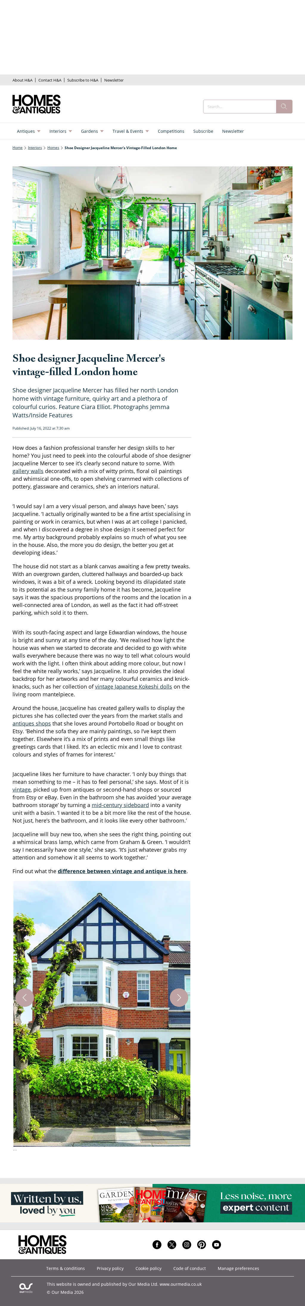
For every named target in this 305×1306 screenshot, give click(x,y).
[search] (284, 106)
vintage (22, 789)
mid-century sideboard (120, 805)
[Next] (179, 997)
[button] (102, 1017)
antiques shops (32, 723)
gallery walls (28, 471)
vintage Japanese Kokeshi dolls (133, 686)
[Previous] (24, 997)
